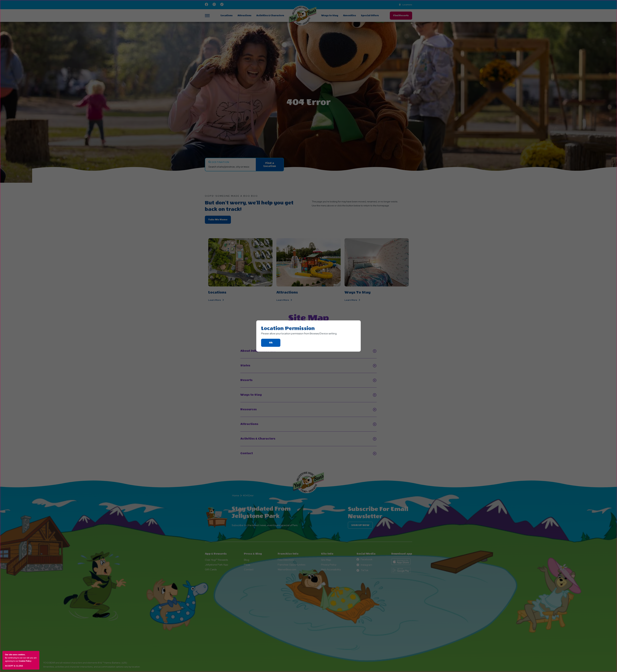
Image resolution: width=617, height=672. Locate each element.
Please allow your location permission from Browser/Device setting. (299, 333)
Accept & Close (14, 666)
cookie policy (25, 661)
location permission (288, 328)
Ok (274, 344)
